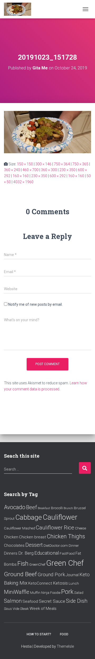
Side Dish (76, 601)
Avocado (14, 507)
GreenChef (37, 564)
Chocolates (14, 545)
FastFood (67, 553)
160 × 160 (21, 176)
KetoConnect (40, 583)
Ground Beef (20, 574)
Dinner (74, 545)
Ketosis (60, 583)
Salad (78, 592)
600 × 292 (58, 176)
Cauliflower (60, 517)
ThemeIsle (65, 646)
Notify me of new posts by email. (35, 304)
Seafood (30, 601)
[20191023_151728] (47, 132)
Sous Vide (11, 608)
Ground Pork (51, 575)
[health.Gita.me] (19, 9)
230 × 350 (67, 170)
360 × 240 (12, 170)
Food (64, 634)
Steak (24, 608)
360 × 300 (49, 170)
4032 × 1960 (23, 182)
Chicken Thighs (66, 536)
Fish (22, 563)
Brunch (68, 508)
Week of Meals (43, 608)
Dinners (10, 553)
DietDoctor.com (56, 545)
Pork (67, 591)
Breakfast (44, 508)
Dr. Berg (26, 553)
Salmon (13, 601)
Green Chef (65, 563)
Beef (31, 507)
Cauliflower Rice (55, 527)
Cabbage (28, 517)
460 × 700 (30, 170)
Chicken (11, 537)
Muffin (35, 592)
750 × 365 (80, 164)
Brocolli (57, 508)
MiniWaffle (16, 592)
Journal (72, 575)
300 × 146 (43, 164)
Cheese (80, 528)
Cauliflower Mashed (19, 528)
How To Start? (39, 634)
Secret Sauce (52, 601)
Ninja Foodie (50, 592)
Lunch (74, 583)
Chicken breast (32, 537)
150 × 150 (25, 164)
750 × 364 (62, 164)
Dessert (34, 545)
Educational (46, 553)
